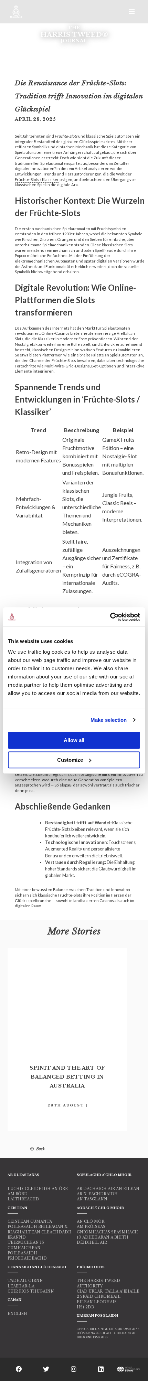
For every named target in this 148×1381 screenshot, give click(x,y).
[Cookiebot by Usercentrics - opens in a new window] (110, 616)
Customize (70, 760)
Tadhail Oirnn (25, 1280)
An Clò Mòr (90, 1221)
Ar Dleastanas (23, 1175)
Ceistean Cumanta (30, 1221)
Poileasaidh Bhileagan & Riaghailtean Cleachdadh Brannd (40, 1232)
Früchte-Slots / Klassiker (37, 179)
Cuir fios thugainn (31, 1291)
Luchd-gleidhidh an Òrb (37, 1189)
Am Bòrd (18, 1194)
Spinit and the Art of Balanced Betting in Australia (67, 1077)
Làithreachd (23, 1199)
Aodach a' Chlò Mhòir (100, 1208)
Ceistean (17, 1208)
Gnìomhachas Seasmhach (107, 1232)
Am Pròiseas (91, 1226)
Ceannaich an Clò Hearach (37, 1267)
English (17, 1314)
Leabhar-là (21, 1286)
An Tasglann (92, 1199)
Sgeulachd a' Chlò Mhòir (104, 1175)
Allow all (74, 740)
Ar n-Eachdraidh (97, 1194)
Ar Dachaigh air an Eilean (108, 1189)
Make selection (109, 720)
